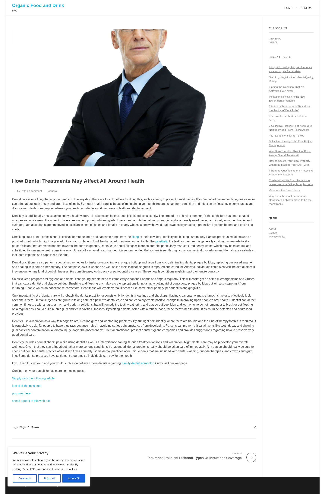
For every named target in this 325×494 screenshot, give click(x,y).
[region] (49, 466)
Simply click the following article (33, 378)
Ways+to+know (29, 427)
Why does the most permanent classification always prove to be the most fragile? (290, 199)
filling (135, 236)
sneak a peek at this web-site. (31, 400)
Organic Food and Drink (38, 5)
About (272, 228)
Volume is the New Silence (284, 190)
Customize (24, 478)
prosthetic (161, 241)
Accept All (73, 478)
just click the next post (26, 385)
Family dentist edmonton (137, 363)
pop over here (21, 393)
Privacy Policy (277, 236)
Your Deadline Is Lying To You (286, 135)
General (52, 190)
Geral (273, 42)
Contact (273, 232)
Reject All (49, 478)
